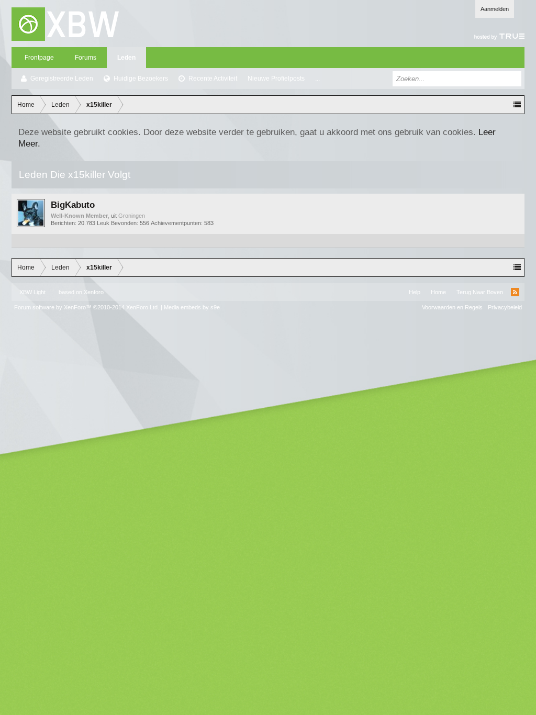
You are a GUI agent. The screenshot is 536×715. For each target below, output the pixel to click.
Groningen (131, 216)
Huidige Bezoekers (141, 78)
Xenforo (94, 292)
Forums (85, 57)
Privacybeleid (505, 307)
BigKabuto (73, 204)
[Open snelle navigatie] (517, 104)
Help (414, 292)
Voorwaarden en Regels (452, 307)
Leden (126, 57)
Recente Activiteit (212, 78)
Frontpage (39, 57)
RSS (515, 292)
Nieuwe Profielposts (276, 78)
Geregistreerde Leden (61, 78)
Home (438, 292)
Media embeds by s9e (192, 307)
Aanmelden (495, 9)
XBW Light (32, 292)
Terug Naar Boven (479, 292)
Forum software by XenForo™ (86, 307)
